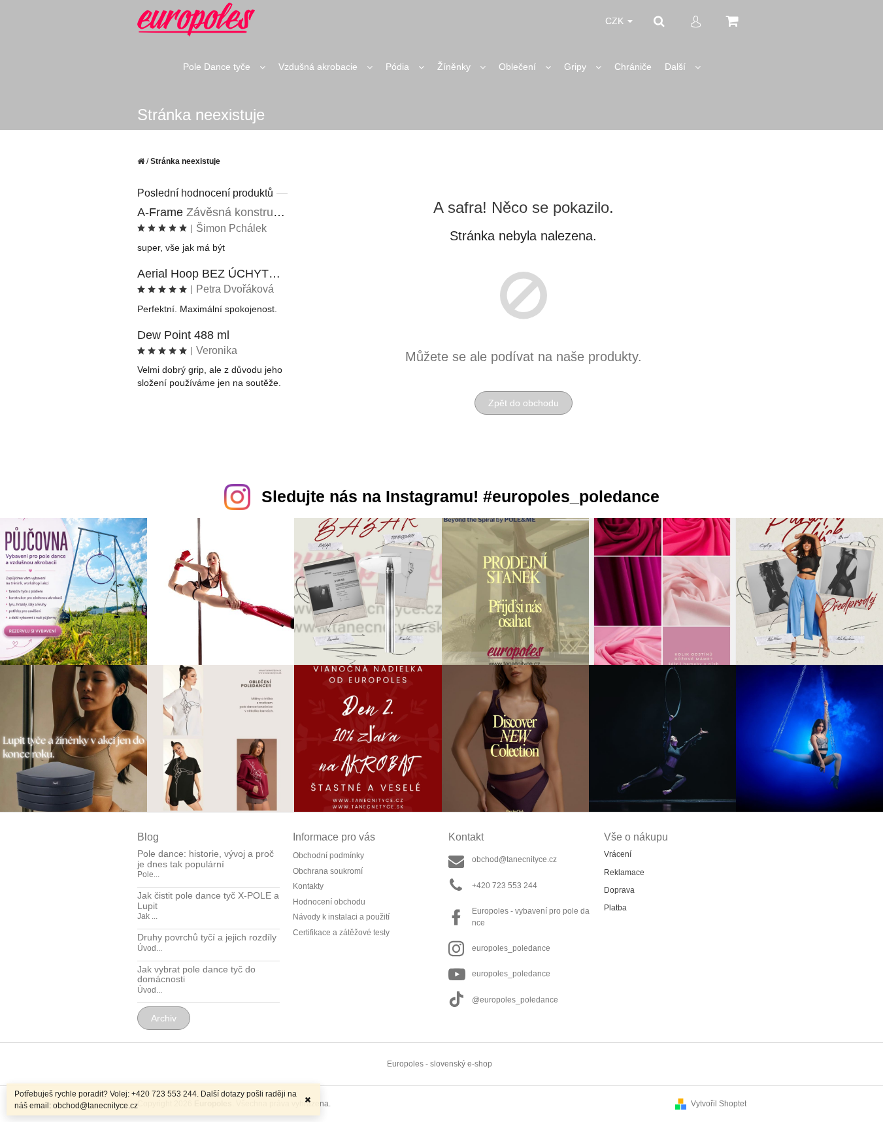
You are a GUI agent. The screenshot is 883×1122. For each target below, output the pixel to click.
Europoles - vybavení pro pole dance (531, 916)
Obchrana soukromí (328, 871)
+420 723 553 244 (504, 885)
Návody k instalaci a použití (341, 917)
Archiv (163, 1018)
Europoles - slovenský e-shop (439, 1063)
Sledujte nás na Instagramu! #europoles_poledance (460, 496)
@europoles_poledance (515, 999)
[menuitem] (224, 67)
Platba (615, 907)
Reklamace (624, 872)
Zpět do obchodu (523, 403)
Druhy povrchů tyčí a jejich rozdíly (206, 937)
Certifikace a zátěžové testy (341, 932)
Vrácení (617, 854)
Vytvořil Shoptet (718, 1103)
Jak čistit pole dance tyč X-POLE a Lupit (208, 900)
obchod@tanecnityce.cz (514, 859)
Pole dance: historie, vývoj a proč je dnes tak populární (205, 859)
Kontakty (308, 886)
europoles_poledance (511, 948)
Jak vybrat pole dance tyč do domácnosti (196, 974)
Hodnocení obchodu (329, 901)
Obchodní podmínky (328, 855)
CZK (615, 21)
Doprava (619, 890)
